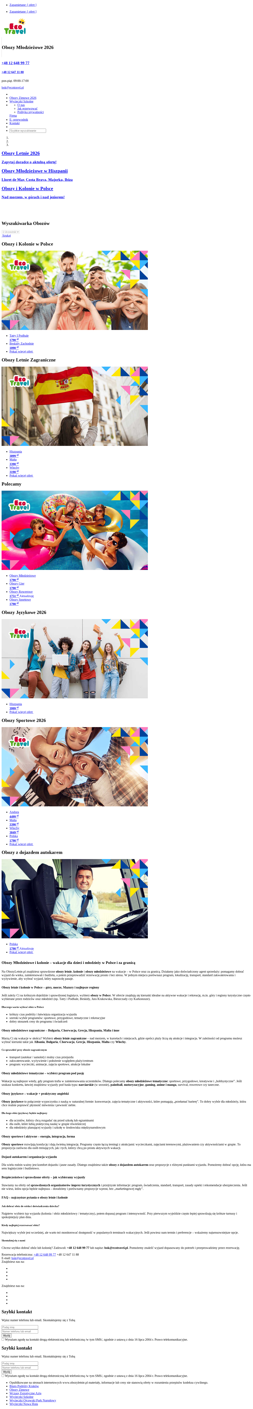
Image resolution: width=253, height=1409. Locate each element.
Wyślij (6, 1335)
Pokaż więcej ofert (21, 351)
